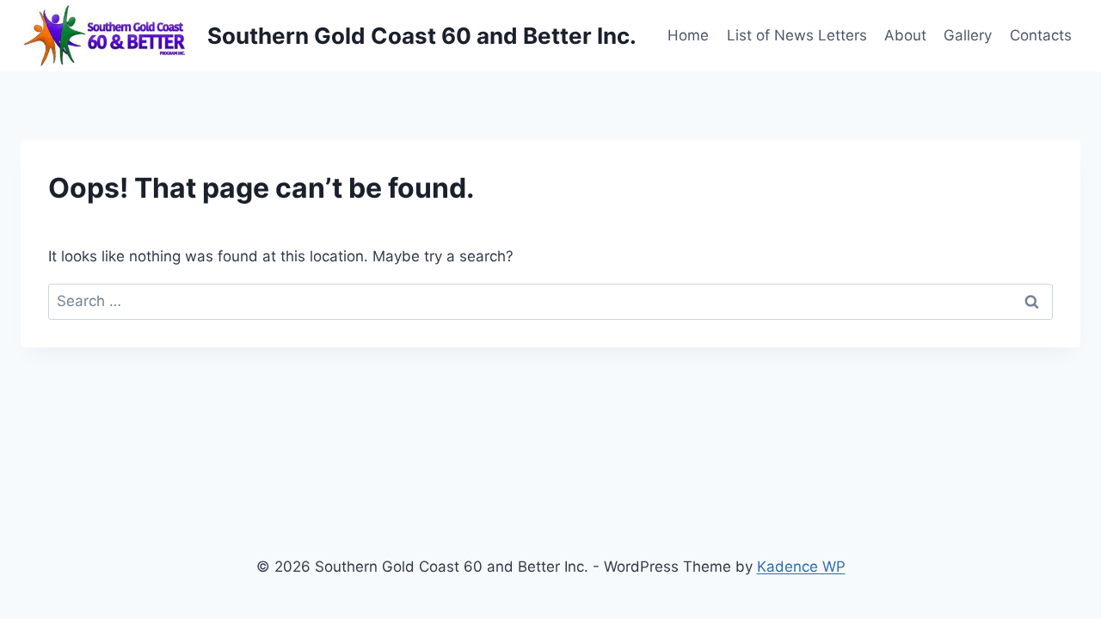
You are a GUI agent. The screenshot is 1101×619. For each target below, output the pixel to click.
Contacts (1041, 35)
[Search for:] (550, 301)
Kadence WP (801, 566)
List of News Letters (797, 35)
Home (688, 35)
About (905, 35)
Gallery (968, 35)
